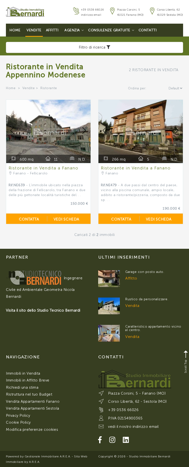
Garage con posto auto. (144, 272)
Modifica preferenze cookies (32, 429)
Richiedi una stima (22, 387)
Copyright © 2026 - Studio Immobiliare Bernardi (134, 456)
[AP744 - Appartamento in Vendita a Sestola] (109, 333)
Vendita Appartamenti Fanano (33, 401)
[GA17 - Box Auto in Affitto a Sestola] (109, 278)
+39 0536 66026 (92, 9)
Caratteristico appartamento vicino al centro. (153, 328)
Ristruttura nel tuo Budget (29, 394)
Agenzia (72, 30)
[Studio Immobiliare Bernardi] (25, 10)
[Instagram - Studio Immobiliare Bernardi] (112, 440)
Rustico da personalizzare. (147, 299)
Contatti (148, 30)
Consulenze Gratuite (109, 30)
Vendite (34, 30)
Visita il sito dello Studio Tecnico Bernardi (43, 310)
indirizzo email (91, 15)
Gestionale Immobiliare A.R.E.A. (48, 456)
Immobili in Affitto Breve (27, 380)
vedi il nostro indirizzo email (133, 426)
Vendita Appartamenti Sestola (32, 408)
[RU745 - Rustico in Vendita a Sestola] (109, 306)
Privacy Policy (18, 415)
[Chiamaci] (75, 12)
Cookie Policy (18, 422)
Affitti (52, 30)
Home (15, 30)
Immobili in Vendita (23, 373)
